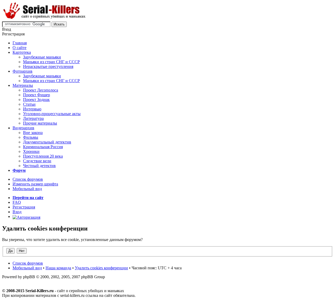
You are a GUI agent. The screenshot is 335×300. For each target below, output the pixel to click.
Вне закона (33, 132)
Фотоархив (22, 71)
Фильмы (30, 137)
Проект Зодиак (36, 99)
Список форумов (28, 179)
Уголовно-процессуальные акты (52, 113)
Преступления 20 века (43, 156)
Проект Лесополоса (40, 90)
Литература (33, 118)
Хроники (31, 151)
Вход (17, 212)
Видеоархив (23, 128)
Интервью (32, 109)
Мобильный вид (27, 188)
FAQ (17, 202)
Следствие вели (37, 161)
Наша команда (58, 268)
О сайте (19, 47)
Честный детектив (39, 165)
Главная (20, 43)
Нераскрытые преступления (48, 66)
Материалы (23, 85)
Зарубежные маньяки (42, 57)
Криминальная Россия (43, 146)
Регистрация (24, 207)
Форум (19, 170)
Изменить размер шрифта (35, 184)
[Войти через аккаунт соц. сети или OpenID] (26, 216)
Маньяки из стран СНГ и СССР (51, 62)
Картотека (22, 52)
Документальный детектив (47, 142)
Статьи (29, 104)
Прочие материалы (40, 123)
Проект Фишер (36, 95)
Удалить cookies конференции (101, 268)
